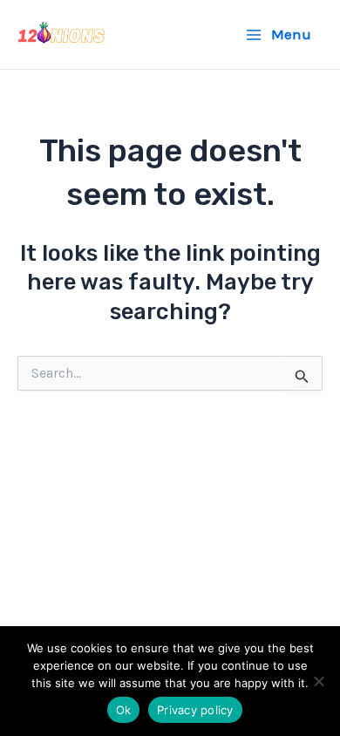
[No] (318, 681)
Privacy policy (195, 710)
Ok (124, 710)
